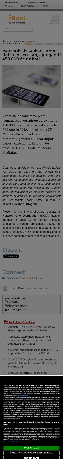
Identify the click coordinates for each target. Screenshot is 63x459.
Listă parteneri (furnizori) (11, 442)
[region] (31, 417)
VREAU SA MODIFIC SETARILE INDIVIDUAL (31, 453)
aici (43, 408)
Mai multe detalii (23, 395)
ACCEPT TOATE (31, 448)
